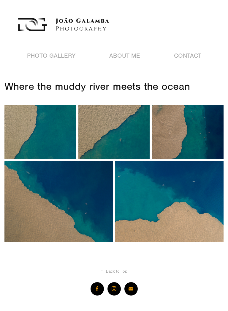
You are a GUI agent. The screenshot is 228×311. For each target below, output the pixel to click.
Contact (187, 55)
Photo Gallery (51, 55)
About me (124, 55)
